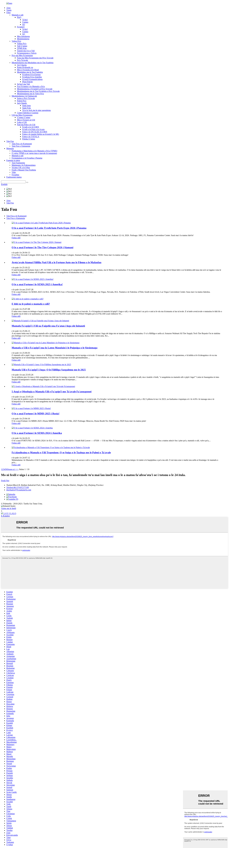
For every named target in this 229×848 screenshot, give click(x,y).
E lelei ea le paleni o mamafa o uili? (31, 303)
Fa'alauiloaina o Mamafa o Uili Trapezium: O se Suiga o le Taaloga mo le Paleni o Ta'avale (61, 452)
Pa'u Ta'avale (22, 60)
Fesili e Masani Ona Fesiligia (24, 170)
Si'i (23, 24)
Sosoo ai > (11, 469)
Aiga (8, 8)
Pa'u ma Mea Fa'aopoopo (22, 55)
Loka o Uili (22, 122)
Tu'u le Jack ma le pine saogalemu (36, 110)
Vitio (14, 172)
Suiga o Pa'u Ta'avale (26, 98)
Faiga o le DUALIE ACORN (34, 132)
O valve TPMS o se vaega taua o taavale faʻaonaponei (34, 153)
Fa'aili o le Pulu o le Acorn (33, 129)
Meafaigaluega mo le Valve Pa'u (30, 93)
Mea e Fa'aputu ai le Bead (28, 70)
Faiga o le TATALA (30, 136)
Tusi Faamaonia (18, 163)
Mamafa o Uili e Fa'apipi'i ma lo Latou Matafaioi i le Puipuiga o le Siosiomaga (54, 347)
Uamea (25, 22)
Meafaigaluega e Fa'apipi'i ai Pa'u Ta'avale (34, 89)
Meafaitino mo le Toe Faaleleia (30, 72)
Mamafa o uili (17, 15)
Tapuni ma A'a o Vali (26, 51)
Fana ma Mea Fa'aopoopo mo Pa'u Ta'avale (35, 58)
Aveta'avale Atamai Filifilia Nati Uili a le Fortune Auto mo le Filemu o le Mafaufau (56, 262)
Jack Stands (22, 103)
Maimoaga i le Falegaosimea (24, 165)
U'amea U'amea (23, 117)
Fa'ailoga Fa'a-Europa (31, 74)
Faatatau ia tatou (13, 160)
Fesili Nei (5, 480)
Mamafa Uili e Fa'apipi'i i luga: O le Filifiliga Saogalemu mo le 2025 (49, 369)
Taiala (8, 10)
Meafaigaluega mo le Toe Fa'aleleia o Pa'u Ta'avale (38, 91)
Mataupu (10, 148)
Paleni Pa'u (21, 101)
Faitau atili (16, 238)
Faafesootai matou (14, 177)
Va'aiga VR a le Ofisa (21, 167)
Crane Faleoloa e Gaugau (27, 113)
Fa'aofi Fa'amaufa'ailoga (32, 79)
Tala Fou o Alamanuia (21, 146)
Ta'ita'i (25, 20)
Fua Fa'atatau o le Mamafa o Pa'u (31, 86)
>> (17, 469)
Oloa (8, 12)
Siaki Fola (26, 108)
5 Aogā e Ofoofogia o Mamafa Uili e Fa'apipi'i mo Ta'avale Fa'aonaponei (51, 391)
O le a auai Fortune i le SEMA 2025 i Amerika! (37, 284)
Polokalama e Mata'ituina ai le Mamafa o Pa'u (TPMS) (34, 151)
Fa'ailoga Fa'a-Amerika (32, 77)
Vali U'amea (22, 46)
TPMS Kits (22, 48)
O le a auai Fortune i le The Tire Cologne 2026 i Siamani (42, 247)
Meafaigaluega (23, 39)
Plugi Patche (27, 82)
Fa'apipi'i (21, 27)
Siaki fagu (26, 105)
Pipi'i (19, 17)
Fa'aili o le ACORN (30, 127)
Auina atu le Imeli (8, 508)
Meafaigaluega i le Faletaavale (24, 96)
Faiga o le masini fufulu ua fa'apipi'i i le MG (40, 134)
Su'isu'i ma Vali (23, 84)
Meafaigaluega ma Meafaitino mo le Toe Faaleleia (32, 62)
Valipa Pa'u (16, 41)
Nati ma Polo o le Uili (26, 124)
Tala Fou (10, 141)
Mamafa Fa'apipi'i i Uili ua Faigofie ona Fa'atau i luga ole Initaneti (48, 325)
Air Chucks (22, 65)
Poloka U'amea (28, 139)
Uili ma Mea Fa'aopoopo (22, 115)
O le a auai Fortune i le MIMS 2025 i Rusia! (35, 413)
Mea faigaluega (23, 36)
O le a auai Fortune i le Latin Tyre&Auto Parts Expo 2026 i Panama (49, 228)
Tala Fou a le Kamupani (22, 144)
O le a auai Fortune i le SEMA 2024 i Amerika (37, 433)
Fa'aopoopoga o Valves (26, 53)
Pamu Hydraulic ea (25, 67)
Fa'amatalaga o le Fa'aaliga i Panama (27, 158)
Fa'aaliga (15, 175)
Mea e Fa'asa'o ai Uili (26, 120)
